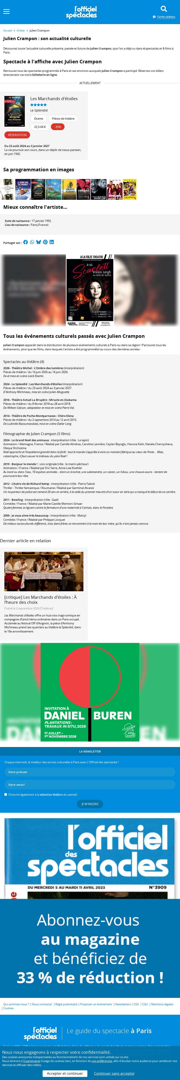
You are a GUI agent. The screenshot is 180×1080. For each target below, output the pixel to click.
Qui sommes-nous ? (16, 1004)
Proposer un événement (96, 1004)
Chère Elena (66, 416)
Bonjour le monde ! (25, 464)
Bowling (17, 500)
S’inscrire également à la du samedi (42, 795)
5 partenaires (31, 1061)
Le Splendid (39, 110)
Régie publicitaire (66, 1004)
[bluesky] (39, 243)
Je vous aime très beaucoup (30, 515)
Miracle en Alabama (63, 400)
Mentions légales (162, 1004)
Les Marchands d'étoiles (45, 384)
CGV (136, 1004)
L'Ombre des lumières (48, 368)
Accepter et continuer (65, 1073)
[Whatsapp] (32, 243)
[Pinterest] (45, 243)
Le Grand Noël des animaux (30, 440)
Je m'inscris (90, 804)
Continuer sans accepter (114, 1073)
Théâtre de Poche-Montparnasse (34, 416)
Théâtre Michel (22, 368)
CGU (145, 1004)
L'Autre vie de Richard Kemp (30, 484)
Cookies (8, 1008)
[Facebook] (26, 243)
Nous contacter (42, 1004)
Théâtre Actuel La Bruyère (29, 400)
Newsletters (123, 1004)
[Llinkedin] (51, 243)
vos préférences (102, 1061)
